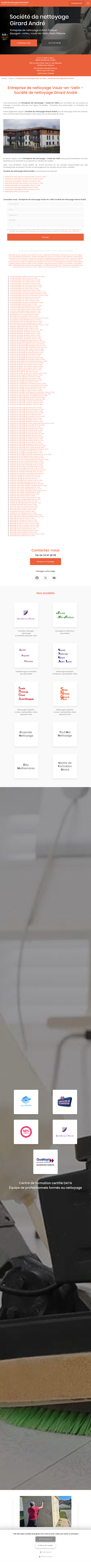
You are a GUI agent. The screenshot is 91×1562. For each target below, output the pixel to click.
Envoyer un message (45, 561)
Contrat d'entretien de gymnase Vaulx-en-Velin (25, 290)
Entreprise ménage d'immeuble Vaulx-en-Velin (25, 475)
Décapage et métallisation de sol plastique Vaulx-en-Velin (29, 318)
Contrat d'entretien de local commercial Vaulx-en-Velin (28, 292)
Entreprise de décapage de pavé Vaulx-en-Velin (26, 354)
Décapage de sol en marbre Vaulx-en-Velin (24, 314)
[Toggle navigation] (88, 3)
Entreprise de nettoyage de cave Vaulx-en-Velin (25, 415)
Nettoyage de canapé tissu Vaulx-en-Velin (24, 522)
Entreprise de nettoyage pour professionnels (20, 177)
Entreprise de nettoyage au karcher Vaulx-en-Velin (26, 401)
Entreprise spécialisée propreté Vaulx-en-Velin (25, 492)
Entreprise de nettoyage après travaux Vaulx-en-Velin (27, 399)
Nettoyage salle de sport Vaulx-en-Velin (23, 529)
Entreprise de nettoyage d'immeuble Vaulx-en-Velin (27, 409)
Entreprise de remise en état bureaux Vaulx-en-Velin (27, 458)
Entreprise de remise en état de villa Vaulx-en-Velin (26, 461)
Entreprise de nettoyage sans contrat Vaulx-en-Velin (27, 447)
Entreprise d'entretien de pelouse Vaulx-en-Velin (25, 339)
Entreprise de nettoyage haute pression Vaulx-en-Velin (28, 446)
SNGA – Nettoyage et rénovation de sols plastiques (25, 265)
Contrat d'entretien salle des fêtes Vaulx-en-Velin (26, 306)
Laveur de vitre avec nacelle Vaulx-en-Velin (24, 506)
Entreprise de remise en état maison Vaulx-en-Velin (27, 463)
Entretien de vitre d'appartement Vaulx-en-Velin (25, 503)
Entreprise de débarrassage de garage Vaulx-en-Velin (27, 345)
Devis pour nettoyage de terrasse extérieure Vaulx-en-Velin (29, 325)
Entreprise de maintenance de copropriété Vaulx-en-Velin (29, 385)
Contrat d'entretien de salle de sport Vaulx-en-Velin (26, 302)
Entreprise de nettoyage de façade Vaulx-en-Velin (26, 420)
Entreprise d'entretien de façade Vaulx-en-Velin (25, 333)
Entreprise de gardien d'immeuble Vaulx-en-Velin (26, 365)
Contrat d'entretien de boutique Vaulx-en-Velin (25, 282)
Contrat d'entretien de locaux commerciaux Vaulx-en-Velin (29, 295)
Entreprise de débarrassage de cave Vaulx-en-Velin (27, 344)
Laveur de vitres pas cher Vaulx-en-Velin (23, 510)
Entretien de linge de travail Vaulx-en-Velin (24, 501)
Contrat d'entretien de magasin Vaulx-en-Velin (25, 297)
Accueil (4, 78)
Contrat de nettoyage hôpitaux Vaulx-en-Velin (25, 311)
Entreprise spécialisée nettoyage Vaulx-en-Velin (26, 489)
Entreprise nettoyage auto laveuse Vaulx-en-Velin (26, 480)
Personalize (46, 1552)
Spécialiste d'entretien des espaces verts (18, 183)
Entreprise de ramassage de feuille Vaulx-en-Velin (26, 456)
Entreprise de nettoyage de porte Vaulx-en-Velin (26, 432)
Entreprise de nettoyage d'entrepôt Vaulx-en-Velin (26, 404)
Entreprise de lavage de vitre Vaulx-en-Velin (24, 371)
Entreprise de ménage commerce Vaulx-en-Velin (26, 389)
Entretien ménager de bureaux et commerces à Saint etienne (52, 256)
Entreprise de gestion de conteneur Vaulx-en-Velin (26, 366)
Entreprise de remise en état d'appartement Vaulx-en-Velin (29, 459)
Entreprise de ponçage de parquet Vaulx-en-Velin (26, 453)
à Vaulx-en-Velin (40, 177)
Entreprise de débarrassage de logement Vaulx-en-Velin (28, 347)
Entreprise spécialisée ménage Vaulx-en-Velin (25, 487)
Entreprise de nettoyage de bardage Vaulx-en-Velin (27, 413)
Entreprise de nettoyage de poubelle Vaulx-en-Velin (27, 434)
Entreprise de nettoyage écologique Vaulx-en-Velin (26, 444)
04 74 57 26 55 (55, 43)
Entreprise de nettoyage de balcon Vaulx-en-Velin (26, 411)
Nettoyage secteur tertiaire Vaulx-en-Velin (23, 532)
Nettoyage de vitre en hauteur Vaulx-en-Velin (24, 525)
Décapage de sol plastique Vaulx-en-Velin (24, 316)
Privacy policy (46, 1557)
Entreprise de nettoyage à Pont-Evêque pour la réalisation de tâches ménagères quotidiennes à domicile (45, 257)
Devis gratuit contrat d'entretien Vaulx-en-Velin (25, 320)
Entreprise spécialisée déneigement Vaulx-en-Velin (27, 484)
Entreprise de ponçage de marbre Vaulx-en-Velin (26, 451)
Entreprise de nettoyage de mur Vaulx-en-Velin (25, 427)
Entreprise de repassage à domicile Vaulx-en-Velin (26, 468)
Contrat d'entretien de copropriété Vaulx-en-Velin (26, 287)
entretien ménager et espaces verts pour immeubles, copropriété (59, 263)
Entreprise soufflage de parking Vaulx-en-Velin (25, 482)
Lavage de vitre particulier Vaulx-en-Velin (23, 504)
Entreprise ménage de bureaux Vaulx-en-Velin (25, 477)
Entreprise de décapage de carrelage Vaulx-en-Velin (27, 351)
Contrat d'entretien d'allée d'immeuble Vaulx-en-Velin (27, 276)
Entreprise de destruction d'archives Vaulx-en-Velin (26, 363)
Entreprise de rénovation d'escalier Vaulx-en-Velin (26, 465)
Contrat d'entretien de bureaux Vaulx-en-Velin (25, 283)
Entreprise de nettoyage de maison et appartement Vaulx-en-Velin (32, 423)
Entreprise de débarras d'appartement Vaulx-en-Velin (27, 342)
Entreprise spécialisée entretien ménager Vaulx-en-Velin (28, 485)
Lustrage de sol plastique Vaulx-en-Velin (23, 513)
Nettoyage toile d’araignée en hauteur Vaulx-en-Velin (27, 534)
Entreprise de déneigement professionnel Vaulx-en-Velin (28, 361)
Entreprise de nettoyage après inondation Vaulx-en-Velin (28, 396)
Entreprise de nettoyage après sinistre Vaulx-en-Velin (27, 397)
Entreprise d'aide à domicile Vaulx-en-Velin (24, 327)
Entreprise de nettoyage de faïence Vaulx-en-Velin (26, 421)
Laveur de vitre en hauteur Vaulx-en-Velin (23, 508)
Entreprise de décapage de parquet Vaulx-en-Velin (26, 352)
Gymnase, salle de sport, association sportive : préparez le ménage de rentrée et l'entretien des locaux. (46, 259)
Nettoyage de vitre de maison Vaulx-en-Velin (24, 523)
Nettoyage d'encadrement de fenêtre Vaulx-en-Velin (27, 517)
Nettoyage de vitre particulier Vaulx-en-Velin (24, 527)
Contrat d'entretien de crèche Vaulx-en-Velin (24, 289)
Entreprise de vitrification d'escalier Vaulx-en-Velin (26, 472)
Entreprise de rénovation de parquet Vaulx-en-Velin (27, 466)
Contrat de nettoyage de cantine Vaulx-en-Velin (25, 309)
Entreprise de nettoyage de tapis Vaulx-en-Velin (25, 435)
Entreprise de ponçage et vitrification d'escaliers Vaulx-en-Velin (30, 454)
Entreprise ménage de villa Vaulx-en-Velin (24, 479)
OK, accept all (46, 1539)
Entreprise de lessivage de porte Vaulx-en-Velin (25, 378)
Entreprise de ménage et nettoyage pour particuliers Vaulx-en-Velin (32, 392)
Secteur (11, 78)
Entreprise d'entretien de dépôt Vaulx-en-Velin (25, 332)
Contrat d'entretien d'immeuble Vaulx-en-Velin (25, 280)
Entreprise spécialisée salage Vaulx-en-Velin (24, 494)
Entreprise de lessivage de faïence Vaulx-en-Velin (26, 375)
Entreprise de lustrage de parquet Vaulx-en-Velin (26, 380)
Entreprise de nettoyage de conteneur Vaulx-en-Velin (27, 416)
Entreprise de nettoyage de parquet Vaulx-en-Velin (26, 430)
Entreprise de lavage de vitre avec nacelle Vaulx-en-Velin (28, 373)
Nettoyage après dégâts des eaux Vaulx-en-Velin (26, 515)
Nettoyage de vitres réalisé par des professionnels (25, 255)
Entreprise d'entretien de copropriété (17, 185)
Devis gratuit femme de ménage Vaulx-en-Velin (26, 323)
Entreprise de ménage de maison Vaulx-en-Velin (26, 390)
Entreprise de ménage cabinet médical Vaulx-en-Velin (28, 387)
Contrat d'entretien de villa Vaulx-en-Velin (23, 304)
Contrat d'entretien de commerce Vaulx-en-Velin (26, 285)
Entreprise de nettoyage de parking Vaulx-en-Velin (26, 428)
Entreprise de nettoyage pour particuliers (18, 179)
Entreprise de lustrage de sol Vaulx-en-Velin (24, 382)
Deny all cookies (46, 1545)
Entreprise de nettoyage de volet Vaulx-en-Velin (25, 442)
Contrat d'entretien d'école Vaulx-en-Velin (23, 278)
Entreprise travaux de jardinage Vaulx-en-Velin (25, 499)
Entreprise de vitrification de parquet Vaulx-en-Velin (27, 473)
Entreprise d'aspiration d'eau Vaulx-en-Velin (24, 328)
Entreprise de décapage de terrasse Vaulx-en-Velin (26, 358)
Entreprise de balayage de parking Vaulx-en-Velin (26, 340)
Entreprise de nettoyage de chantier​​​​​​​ (16, 189)
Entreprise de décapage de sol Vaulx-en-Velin (25, 356)
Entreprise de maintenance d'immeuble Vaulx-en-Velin (28, 383)
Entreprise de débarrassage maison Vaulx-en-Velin (27, 349)
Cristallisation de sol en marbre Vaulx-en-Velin (25, 313)
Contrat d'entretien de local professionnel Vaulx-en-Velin (28, 294)
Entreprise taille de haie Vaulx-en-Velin (22, 496)
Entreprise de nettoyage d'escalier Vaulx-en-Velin (26, 408)
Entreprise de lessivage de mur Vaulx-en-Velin (25, 377)
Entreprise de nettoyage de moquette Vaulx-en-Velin (27, 425)
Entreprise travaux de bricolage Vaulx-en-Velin (25, 497)
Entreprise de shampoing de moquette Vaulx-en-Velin (28, 470)
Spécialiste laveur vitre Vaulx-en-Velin (22, 535)
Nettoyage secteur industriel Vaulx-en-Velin (24, 530)
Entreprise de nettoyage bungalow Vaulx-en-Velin (26, 403)
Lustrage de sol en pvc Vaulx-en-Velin (22, 511)
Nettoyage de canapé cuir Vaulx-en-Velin (23, 520)
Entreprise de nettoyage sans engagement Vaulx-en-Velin (29, 449)
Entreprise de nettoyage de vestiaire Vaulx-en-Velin (27, 440)
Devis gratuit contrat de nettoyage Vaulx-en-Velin (26, 321)
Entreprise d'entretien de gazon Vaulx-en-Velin (25, 335)
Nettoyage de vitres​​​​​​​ (11, 191)
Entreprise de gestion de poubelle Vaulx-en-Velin (26, 368)
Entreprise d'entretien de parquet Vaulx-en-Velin (25, 337)
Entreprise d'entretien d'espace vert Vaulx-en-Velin (26, 330)
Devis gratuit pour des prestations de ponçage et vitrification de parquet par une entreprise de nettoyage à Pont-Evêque (44, 261)
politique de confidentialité (71, 231)
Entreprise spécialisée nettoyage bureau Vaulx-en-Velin (28, 491)
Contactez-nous (76, 3)
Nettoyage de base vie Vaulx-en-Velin (22, 518)
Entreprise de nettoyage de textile (16, 187)
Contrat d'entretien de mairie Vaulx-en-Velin (24, 299)
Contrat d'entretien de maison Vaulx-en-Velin (25, 301)
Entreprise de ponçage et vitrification (17, 181)
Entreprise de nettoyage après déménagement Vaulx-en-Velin (30, 394)
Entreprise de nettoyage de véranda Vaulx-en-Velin (27, 437)
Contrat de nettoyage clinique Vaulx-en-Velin (25, 307)
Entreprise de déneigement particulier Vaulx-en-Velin (27, 359)
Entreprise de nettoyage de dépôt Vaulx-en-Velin (26, 418)
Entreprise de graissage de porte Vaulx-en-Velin (25, 370)
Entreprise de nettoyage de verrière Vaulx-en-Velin (26, 439)
